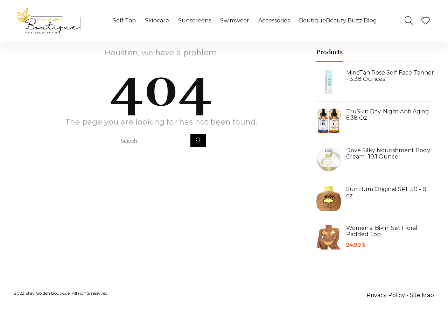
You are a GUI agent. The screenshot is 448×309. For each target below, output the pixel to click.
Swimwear (234, 20)
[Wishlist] (425, 21)
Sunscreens (194, 20)
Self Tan (124, 20)
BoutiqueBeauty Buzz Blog (338, 20)
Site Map (422, 295)
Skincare (157, 20)
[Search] (198, 140)
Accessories (274, 20)
